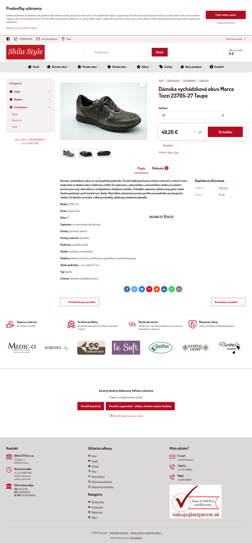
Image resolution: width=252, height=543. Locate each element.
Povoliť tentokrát (91, 406)
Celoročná (223, 187)
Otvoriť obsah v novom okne (127, 416)
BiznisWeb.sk (136, 537)
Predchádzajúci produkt (82, 302)
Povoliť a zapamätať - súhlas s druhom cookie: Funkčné (140, 406)
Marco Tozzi (173, 152)
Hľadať (159, 52)
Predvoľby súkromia (119, 532)
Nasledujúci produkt (226, 302)
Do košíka (225, 132)
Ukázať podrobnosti (226, 22)
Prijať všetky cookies (225, 14)
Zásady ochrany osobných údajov (145, 532)
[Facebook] (9, 39)
